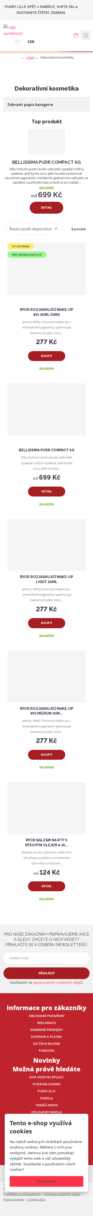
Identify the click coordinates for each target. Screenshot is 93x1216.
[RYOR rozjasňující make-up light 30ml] (46, 545)
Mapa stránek (13, 1199)
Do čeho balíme (46, 1043)
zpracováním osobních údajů (58, 982)
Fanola (46, 1098)
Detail (46, 207)
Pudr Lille (46, 1091)
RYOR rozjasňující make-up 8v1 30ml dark (46, 312)
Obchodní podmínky (46, 1016)
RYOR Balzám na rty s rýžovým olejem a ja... (46, 842)
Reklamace (46, 1022)
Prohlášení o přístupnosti (22, 1194)
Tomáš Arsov (46, 1105)
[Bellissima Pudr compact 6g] (46, 141)
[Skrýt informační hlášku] (86, 6)
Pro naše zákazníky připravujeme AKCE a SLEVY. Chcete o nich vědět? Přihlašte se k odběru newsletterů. (46, 939)
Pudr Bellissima (47, 1084)
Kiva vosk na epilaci (46, 1077)
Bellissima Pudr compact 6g (46, 162)
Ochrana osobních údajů (62, 1194)
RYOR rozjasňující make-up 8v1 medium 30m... (46, 711)
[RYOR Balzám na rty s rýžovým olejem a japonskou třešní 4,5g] (46, 808)
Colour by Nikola (46, 1112)
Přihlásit (46, 973)
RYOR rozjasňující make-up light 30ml (46, 579)
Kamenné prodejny (46, 1029)
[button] (17, 41)
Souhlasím (46, 1181)
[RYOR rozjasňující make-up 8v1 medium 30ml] (46, 677)
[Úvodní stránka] (15, 29)
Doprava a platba (46, 1036)
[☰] (86, 35)
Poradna (47, 1050)
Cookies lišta (36, 1199)
